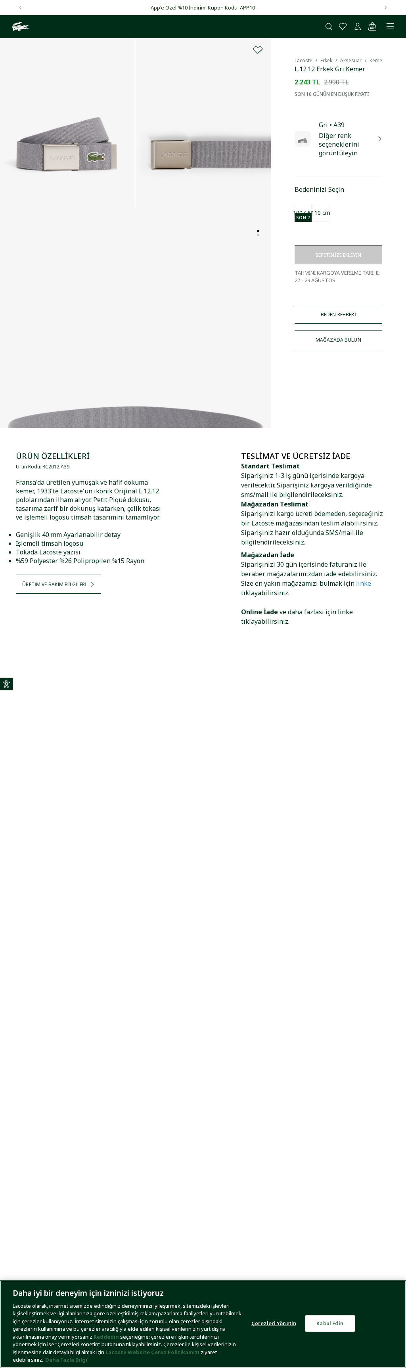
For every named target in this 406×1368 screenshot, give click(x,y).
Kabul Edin (329, 1323)
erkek (326, 60)
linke (363, 583)
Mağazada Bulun (338, 339)
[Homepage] (19, 26)
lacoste (303, 60)
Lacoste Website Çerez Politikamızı (153, 1352)
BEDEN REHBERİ (338, 314)
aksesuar (351, 60)
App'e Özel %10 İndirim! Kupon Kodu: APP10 (203, 7)
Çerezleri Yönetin (273, 1323)
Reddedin (106, 1336)
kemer (377, 60)
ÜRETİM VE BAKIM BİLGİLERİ (54, 584)
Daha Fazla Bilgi (66, 1359)
